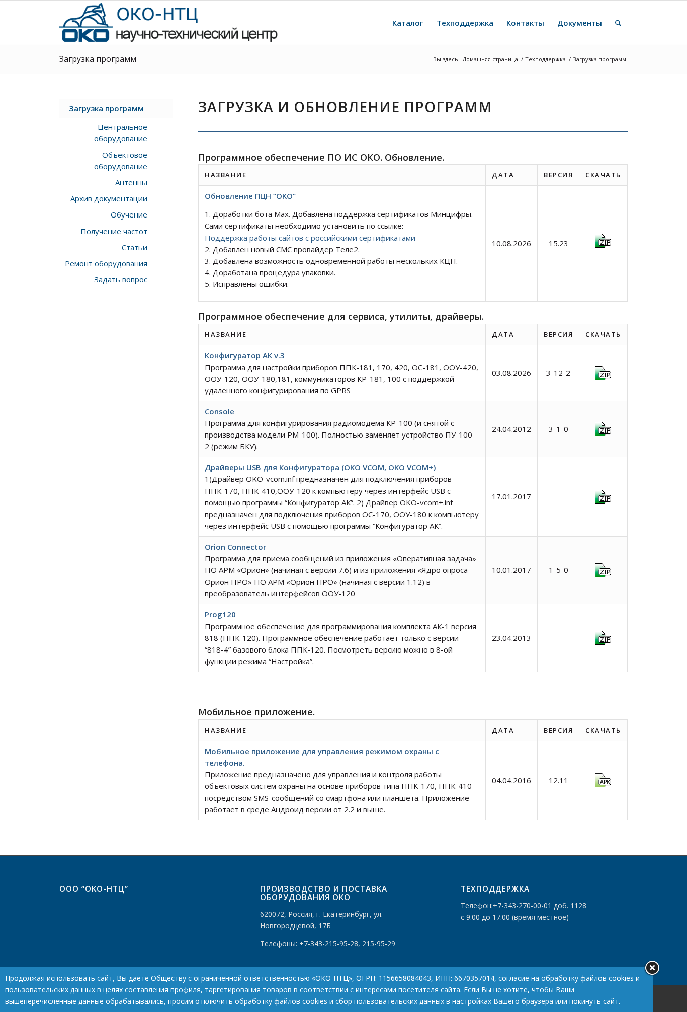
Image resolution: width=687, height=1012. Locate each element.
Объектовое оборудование (120, 160)
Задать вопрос (120, 279)
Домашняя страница (490, 59)
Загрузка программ (97, 58)
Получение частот (113, 231)
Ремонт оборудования (106, 263)
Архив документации (108, 198)
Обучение (129, 214)
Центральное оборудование (120, 132)
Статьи (134, 247)
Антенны (131, 182)
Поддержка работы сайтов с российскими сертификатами (310, 238)
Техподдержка (545, 59)
